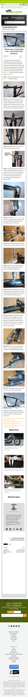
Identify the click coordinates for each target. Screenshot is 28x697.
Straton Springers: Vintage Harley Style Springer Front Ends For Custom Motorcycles (13, 448)
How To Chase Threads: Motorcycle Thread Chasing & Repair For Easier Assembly (12, 491)
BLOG (13, 641)
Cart (25, 4)
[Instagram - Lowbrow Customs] (14, 529)
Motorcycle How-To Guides (18, 538)
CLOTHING (13, 636)
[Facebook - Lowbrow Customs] (10, 529)
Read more (8, 525)
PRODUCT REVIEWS (13, 657)
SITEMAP (14, 661)
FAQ (14, 648)
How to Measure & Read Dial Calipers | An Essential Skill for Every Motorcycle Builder (14, 469)
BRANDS (14, 655)
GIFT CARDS (14, 639)
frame (6, 78)
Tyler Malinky (12, 56)
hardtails (8, 72)
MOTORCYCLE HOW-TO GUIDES (17, 17)
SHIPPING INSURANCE (14, 658)
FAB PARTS (13, 634)
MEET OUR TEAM (14, 652)
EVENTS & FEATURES (19, 18)
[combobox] (15, 7)
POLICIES (13, 660)
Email (10, 612)
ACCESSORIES (13, 637)
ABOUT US (13, 651)
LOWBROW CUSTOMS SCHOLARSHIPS (14, 654)
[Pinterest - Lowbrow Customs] (19, 626)
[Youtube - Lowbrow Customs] (17, 529)
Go (25, 615)
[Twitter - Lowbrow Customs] (16, 626)
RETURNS (13, 649)
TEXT (17, 612)
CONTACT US (14, 646)
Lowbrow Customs (15, 676)
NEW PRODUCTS (14, 633)
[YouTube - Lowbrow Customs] (14, 626)
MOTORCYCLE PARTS (14, 631)
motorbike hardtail (18, 217)
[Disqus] (14, 575)
